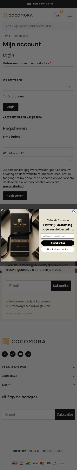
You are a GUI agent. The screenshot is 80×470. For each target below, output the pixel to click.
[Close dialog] (74, 211)
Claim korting (57, 242)
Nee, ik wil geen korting (57, 249)
